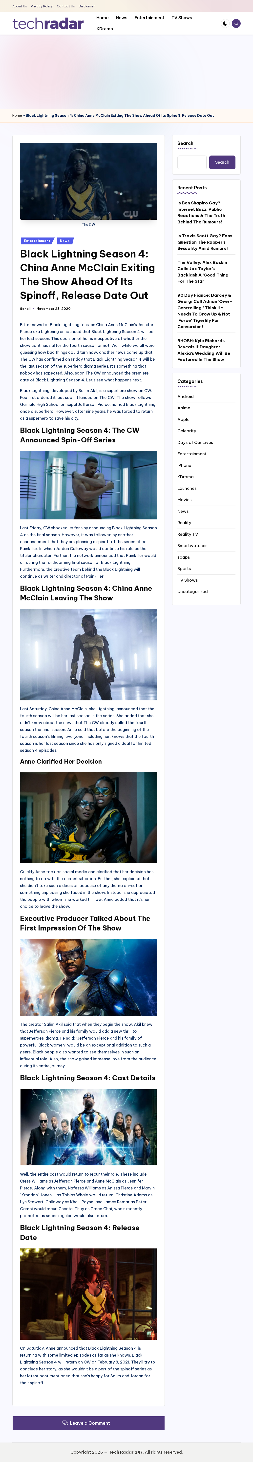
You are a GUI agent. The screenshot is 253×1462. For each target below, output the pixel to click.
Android (185, 396)
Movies (184, 499)
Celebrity (186, 431)
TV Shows (187, 580)
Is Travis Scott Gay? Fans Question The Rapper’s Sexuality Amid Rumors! (204, 242)
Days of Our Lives (195, 442)
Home (17, 115)
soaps (183, 557)
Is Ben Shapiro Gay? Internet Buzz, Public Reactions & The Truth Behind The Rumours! (201, 212)
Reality (184, 522)
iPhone (184, 465)
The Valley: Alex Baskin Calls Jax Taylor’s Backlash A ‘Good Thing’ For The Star (203, 272)
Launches (187, 488)
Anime (183, 408)
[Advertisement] (126, 71)
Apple (183, 419)
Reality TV (187, 534)
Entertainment (37, 241)
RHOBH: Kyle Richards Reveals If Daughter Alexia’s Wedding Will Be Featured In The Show (203, 350)
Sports (184, 568)
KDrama (185, 476)
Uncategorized (192, 591)
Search (185, 143)
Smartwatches (192, 545)
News (64, 241)
